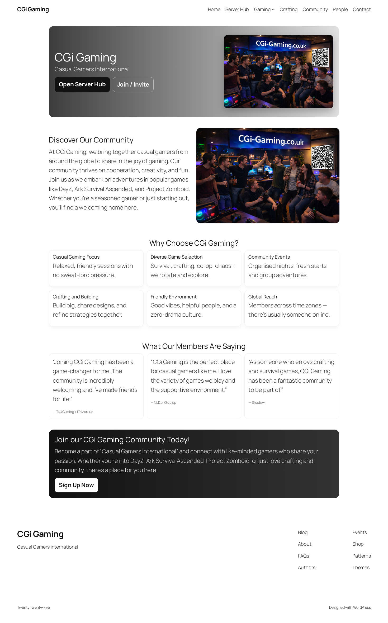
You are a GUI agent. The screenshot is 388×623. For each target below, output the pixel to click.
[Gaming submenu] (273, 9)
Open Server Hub (82, 84)
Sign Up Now (76, 485)
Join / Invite (133, 84)
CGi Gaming (33, 9)
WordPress (362, 607)
